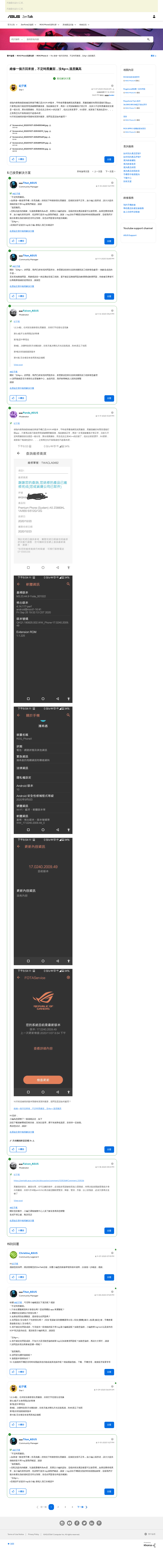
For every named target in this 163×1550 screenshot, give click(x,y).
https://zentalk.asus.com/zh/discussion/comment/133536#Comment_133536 (49, 1180)
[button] (13, 159)
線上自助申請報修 (131, 212)
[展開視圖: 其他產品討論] (75, 25)
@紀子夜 (16, 193)
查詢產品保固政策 (131, 171)
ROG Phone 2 (42, 56)
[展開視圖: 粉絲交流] (88, 25)
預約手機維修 (129, 205)
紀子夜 (17, 321)
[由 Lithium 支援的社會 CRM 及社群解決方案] (149, 1544)
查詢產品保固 (129, 167)
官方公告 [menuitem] (11, 25)
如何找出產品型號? (132, 153)
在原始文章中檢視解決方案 (22, 231)
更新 (125, 117)
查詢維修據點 (129, 160)
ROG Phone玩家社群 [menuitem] (48, 25)
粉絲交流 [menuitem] (83, 25)
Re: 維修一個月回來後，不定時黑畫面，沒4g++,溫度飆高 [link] (73, 56)
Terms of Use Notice (16, 1534)
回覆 (109, 159)
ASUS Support (130, 235)
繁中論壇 (10, 56)
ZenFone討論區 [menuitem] (27, 25)
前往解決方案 (64, 78)
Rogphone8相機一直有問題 (134, 89)
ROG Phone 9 (130, 108)
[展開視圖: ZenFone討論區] (35, 25)
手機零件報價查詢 (131, 174)
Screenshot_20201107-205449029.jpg (30, 143)
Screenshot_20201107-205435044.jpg (30, 125)
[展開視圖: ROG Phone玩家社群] (58, 25)
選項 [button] (152, 56)
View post (18, 364)
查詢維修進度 (129, 164)
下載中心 (127, 178)
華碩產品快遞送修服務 (133, 208)
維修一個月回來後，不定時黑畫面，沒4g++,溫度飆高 (37, 1108)
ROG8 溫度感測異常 (131, 77)
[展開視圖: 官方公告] (16, 25)
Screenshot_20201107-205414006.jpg (30, 149)
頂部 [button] (12, 1544)
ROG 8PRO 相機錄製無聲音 (134, 128)
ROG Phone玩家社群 (25, 56)
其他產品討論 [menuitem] (68, 25)
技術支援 (127, 181)
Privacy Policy (33, 1534)
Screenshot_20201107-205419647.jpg (29, 137)
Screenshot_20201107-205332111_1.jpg (30, 131)
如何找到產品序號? (132, 157)
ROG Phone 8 (130, 81)
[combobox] (88, 39)
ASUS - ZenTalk (20, 16)
